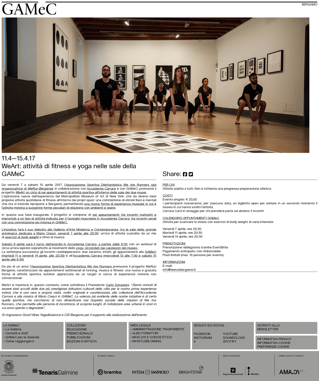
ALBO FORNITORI (145, 333)
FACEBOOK (202, 334)
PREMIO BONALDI (80, 333)
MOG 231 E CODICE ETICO (152, 337)
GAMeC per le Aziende (22, 337)
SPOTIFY (229, 341)
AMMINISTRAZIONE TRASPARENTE (158, 329)
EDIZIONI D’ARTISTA (82, 341)
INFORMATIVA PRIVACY (274, 339)
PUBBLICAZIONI (78, 337)
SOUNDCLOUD (234, 337)
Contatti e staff (16, 333)
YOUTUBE (230, 334)
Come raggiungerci (19, 341)
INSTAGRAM (203, 337)
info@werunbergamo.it (179, 269)
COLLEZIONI (76, 325)
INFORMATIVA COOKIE (273, 343)
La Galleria (13, 329)
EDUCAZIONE (77, 329)
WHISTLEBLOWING (146, 341)
